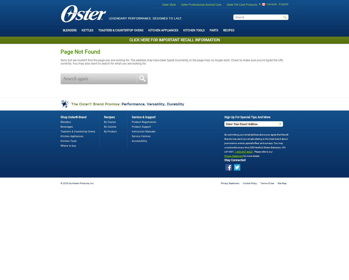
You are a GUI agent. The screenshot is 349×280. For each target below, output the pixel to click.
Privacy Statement (233, 156)
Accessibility (139, 141)
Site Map (282, 183)
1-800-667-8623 (244, 151)
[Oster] (84, 14)
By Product (110, 131)
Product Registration (144, 122)
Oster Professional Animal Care (201, 4)
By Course (110, 122)
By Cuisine (110, 126)
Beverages (67, 126)
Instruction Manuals (144, 131)
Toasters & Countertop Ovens (78, 131)
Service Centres (141, 136)
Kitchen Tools (69, 141)
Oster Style (169, 4)
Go (142, 78)
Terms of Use (267, 183)
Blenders (66, 122)
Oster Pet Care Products (242, 4)
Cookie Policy (250, 183)
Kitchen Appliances (72, 136)
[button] (271, 5)
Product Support (141, 126)
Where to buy (68, 145)
